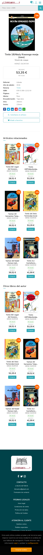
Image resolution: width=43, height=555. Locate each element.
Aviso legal (21, 503)
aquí (15, 543)
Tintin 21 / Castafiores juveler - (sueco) (31, 262)
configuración (33, 543)
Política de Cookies (21, 513)
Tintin (18, 88)
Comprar (12, 182)
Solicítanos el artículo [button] (18, 115)
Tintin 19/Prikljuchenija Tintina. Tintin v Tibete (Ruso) (30, 168)
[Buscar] (40, 8)
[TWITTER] (21, 476)
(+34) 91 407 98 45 (21, 486)
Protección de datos (21, 510)
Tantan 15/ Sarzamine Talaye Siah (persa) (12, 215)
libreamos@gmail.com (21, 489)
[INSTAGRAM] (24, 476)
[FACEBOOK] (18, 476)
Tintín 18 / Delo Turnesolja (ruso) (30, 215)
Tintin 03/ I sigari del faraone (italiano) (12, 168)
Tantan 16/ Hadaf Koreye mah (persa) (12, 262)
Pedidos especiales (21, 527)
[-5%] (12, 154)
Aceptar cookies (21, 550)
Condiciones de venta (21, 507)
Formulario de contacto (21, 492)
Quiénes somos (21, 524)
